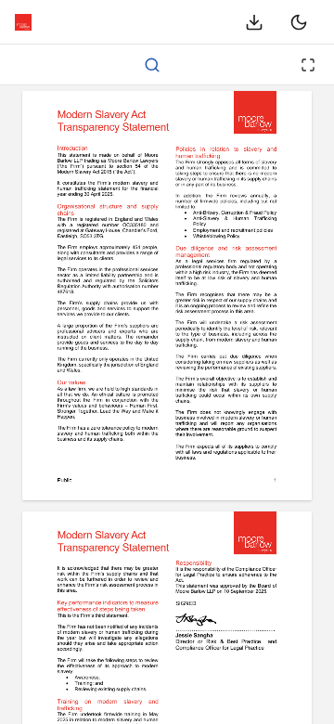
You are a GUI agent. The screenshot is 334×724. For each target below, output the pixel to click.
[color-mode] (298, 22)
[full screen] (308, 65)
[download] (254, 22)
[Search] (152, 65)
